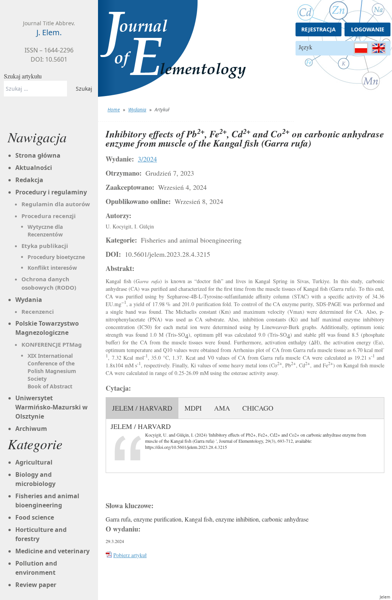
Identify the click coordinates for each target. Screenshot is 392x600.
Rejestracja (318, 29)
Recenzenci (37, 311)
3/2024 (147, 158)
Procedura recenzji (48, 216)
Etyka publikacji (44, 245)
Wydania (137, 109)
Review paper (35, 584)
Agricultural (33, 462)
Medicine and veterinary (52, 551)
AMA (222, 407)
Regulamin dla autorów (55, 204)
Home (114, 109)
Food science (34, 517)
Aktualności (33, 167)
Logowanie (367, 29)
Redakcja (29, 180)
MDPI (193, 407)
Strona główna (37, 155)
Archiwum (31, 428)
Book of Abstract (50, 386)
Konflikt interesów (52, 267)
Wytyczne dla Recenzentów (45, 230)
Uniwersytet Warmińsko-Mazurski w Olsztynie (51, 407)
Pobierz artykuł (130, 555)
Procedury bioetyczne (56, 257)
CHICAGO (257, 407)
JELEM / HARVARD (142, 407)
